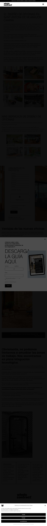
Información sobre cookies (17, 524)
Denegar (23, 517)
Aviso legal (32, 524)
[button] (45, 505)
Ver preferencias (23, 521)
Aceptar (23, 514)
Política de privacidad (25, 524)
